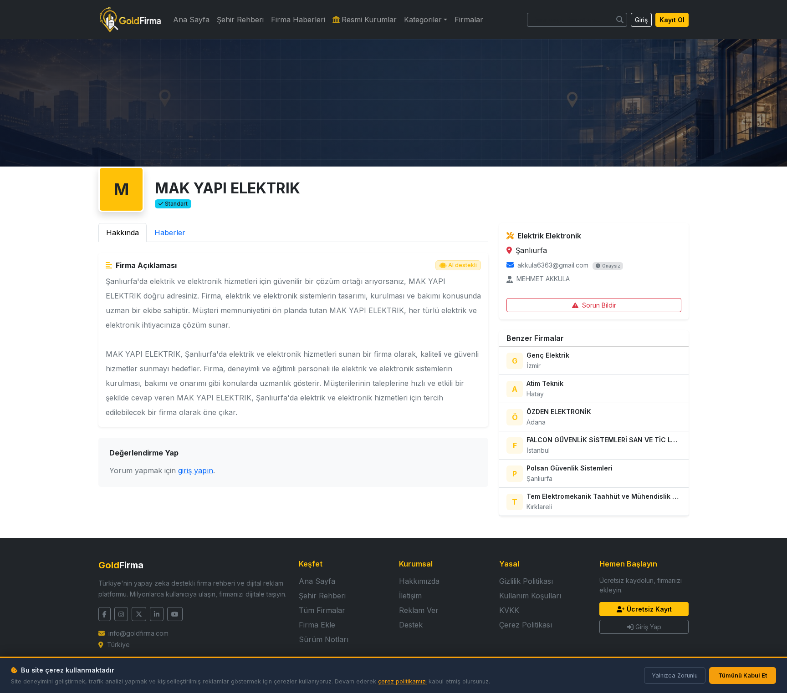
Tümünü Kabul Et (742, 675)
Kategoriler (423, 19)
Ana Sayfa (191, 19)
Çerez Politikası (525, 624)
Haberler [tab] (169, 232)
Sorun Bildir (599, 305)
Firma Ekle (317, 624)
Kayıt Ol (672, 20)
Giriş (641, 20)
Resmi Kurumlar (369, 19)
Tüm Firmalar (322, 610)
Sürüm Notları (323, 639)
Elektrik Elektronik (549, 235)
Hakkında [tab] (122, 232)
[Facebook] (104, 614)
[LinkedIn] (157, 614)
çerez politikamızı (402, 681)
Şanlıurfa (531, 250)
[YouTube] (175, 614)
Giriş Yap (648, 627)
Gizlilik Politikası (526, 581)
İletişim (410, 595)
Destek (411, 624)
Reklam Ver (419, 610)
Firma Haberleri (298, 19)
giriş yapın (195, 470)
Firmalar (469, 19)
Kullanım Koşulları (530, 595)
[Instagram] (121, 614)
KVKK (509, 610)
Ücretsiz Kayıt (649, 609)
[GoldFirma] (130, 19)
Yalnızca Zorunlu (675, 675)
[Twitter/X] (139, 614)
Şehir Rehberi (240, 19)
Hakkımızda (419, 581)
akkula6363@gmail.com (552, 265)
